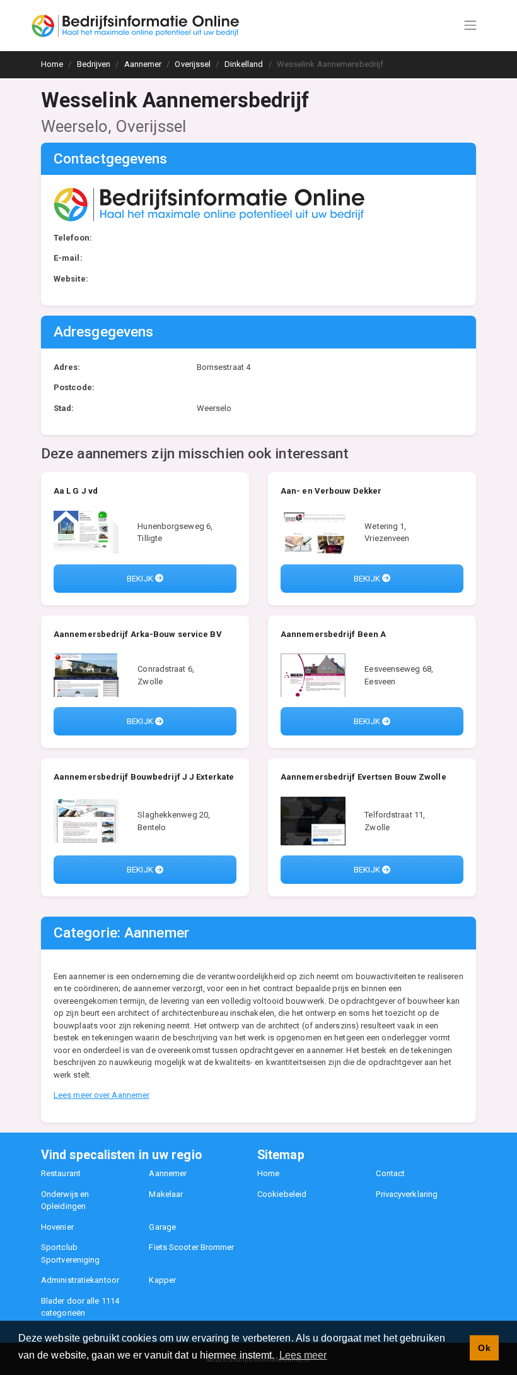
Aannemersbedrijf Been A (333, 634)
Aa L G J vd (76, 491)
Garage (162, 1227)
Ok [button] (484, 1348)
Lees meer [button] (303, 1355)
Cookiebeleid (281, 1194)
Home (268, 1173)
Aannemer (168, 1173)
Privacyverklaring (407, 1194)
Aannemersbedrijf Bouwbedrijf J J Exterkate (144, 777)
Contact (390, 1173)
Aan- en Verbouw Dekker (331, 491)
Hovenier (57, 1227)
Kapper (162, 1280)
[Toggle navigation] (470, 25)
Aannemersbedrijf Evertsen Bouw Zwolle (363, 777)
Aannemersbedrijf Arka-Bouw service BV (138, 634)
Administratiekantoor (80, 1280)
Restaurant (61, 1173)
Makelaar (166, 1194)
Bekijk (141, 578)
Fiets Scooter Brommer (191, 1247)
